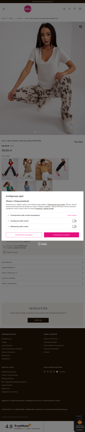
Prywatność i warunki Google (44, 208)
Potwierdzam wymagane (23, 235)
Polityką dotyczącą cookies (56, 204)
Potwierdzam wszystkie (61, 235)
